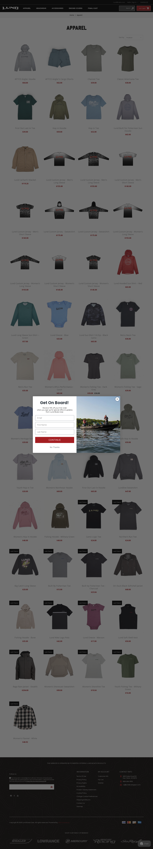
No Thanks (54, 447)
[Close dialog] (117, 399)
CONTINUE (55, 440)
